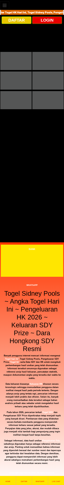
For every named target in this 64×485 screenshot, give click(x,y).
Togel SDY (47, 412)
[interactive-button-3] (16, 80)
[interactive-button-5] (16, 100)
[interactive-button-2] (48, 61)
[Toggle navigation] (4, 5)
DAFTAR (16, 20)
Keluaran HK (36, 384)
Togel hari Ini (12, 359)
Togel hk (14, 362)
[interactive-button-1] (16, 61)
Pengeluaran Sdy (51, 440)
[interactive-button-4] (48, 80)
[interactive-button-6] (48, 100)
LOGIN (47, 20)
